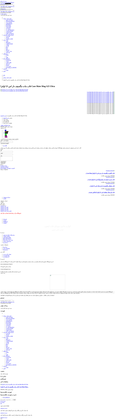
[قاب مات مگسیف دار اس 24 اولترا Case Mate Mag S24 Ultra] (57, 89)
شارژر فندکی (9, 51)
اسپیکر (7, 37)
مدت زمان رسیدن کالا (8, 240)
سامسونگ (8, 42)
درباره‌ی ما (5, 242)
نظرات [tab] (4, 198)
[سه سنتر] (3, 2)
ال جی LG (8, 28)
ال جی (7, 46)
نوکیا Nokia (8, 24)
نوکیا (7, 48)
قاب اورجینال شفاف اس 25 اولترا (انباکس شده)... (101, 192)
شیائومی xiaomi (9, 43)
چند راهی (8, 52)
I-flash (7, 54)
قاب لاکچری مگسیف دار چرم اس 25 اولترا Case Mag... (99, 173)
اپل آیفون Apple (9, 19)
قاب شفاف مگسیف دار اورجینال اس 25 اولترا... (101, 186)
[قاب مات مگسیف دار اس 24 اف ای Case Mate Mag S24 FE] (57, 90)
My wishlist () (6, 397)
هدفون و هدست (9, 38)
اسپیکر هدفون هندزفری (8, 35)
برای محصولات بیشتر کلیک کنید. (8, 6)
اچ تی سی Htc (9, 22)
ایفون (7, 41)
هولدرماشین (8, 62)
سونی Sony (8, 27)
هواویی (7, 45)
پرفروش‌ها (5, 249)
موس (7, 70)
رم (6, 56)
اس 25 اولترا (3, 115)
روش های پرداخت (7, 241)
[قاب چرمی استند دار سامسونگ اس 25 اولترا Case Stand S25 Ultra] (110, 177)
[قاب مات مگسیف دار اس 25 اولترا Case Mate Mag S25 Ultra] (100, 92)
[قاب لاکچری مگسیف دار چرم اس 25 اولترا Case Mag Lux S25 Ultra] (110, 170)
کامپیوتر (5, 68)
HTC (7, 47)
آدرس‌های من (6, 256)
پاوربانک (7, 50)
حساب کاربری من (7, 254)
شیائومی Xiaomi (9, 31)
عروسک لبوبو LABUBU (11, 67)
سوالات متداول (6, 236)
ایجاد (14, 399)
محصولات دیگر (6, 58)
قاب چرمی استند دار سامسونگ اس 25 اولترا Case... (100, 179)
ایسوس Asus (9, 32)
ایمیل (2, 153)
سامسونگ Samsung (10, 21)
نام (1, 150)
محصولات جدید (6, 248)
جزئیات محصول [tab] (6, 197)
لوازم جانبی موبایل (7, 18)
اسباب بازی (8, 66)
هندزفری (8, 36)
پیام (1, 155)
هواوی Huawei (9, 23)
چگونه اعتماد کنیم (7, 237)
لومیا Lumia (8, 26)
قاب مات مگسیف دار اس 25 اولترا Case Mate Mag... (15, 387)
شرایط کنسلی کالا (7, 238)
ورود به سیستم (4, 408)
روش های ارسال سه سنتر (9, 235)
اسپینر (7, 61)
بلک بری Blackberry (10, 29)
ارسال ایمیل (3, 161)
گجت (4, 71)
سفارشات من (6, 255)
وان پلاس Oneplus (10, 33)
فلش (7, 57)
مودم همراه (8, 60)
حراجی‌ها (5, 247)
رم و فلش (5, 53)
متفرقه (7, 65)
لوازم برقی (5, 40)
